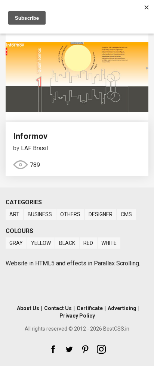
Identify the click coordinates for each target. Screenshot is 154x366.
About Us (28, 308)
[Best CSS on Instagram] (101, 349)
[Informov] (77, 118)
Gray (16, 243)
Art (14, 214)
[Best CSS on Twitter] (69, 349)
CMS (126, 214)
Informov (30, 136)
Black (67, 243)
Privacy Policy (77, 316)
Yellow (41, 243)
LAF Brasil (34, 148)
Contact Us (58, 308)
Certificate (90, 308)
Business (40, 214)
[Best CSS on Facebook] (53, 349)
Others (70, 214)
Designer (101, 214)
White (109, 243)
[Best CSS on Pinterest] (85, 349)
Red (88, 243)
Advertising (122, 308)
